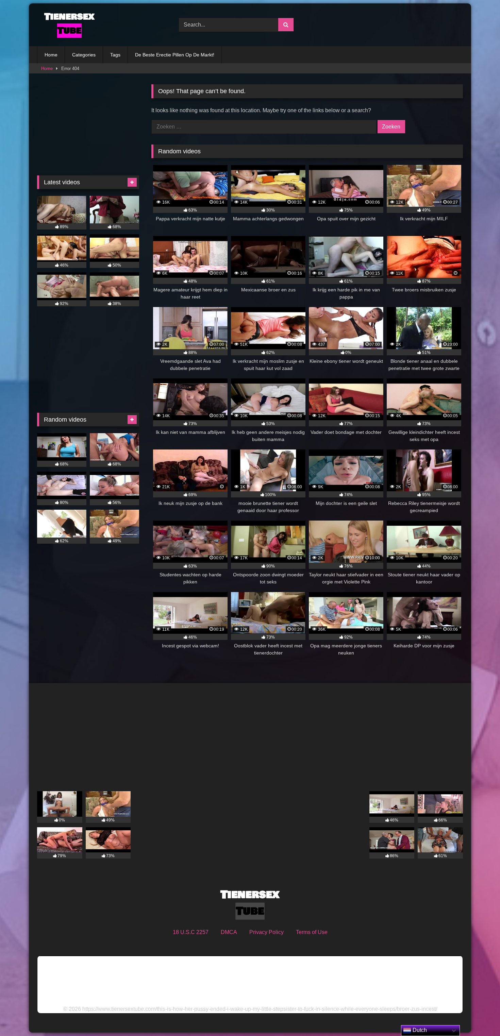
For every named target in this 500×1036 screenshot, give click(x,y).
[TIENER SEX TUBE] (67, 25)
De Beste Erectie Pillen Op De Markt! (174, 54)
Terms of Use (312, 932)
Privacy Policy (266, 932)
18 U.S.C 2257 (191, 932)
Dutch (419, 1030)
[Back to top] (478, 1015)
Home (51, 54)
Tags (115, 54)
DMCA (229, 932)
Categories (84, 54)
